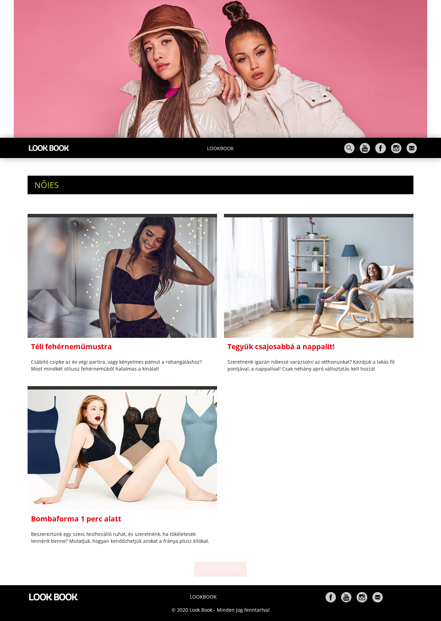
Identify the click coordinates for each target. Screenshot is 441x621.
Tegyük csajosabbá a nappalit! (281, 346)
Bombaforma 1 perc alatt (76, 519)
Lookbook (220, 148)
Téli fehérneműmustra (71, 346)
